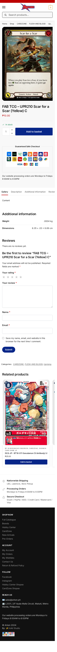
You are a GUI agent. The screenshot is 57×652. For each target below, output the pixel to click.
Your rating (9, 272)
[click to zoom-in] (28, 64)
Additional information (35, 191)
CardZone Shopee (11, 588)
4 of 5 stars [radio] (16, 277)
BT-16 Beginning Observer (16, 448)
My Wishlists (8, 558)
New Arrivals (8, 535)
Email (6, 325)
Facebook (7, 577)
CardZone (7, 531)
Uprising (51, 24)
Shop (12, 24)
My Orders (7, 554)
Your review (9, 283)
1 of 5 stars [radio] (4, 277)
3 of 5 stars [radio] (12, 277)
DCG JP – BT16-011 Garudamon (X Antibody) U (26, 453)
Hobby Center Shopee (13, 584)
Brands (5, 523)
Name (6, 312)
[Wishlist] (46, 383)
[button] (50, 7)
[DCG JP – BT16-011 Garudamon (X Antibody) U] (26, 412)
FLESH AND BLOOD (37, 24)
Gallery (4, 191)
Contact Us (7, 561)
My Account (8, 550)
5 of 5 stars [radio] (21, 277)
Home (4, 24)
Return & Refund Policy (13, 565)
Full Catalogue (9, 519)
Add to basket (34, 131)
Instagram (7, 580)
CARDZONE (22, 24)
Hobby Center (9, 527)
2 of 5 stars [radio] (8, 277)
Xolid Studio (14, 628)
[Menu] (6, 7)
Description (16, 191)
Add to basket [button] (26, 462)
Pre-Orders (7, 538)
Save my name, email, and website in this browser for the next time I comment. (25, 340)
